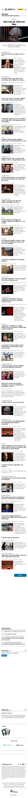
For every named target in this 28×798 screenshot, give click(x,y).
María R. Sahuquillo (5, 501)
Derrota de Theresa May (14, 23)
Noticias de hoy (21, 786)
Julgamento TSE (4, 277)
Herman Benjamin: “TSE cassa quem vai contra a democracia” (13, 279)
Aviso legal (16, 783)
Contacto (4, 783)
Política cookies (22, 783)
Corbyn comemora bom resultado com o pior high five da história (12, 366)
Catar (2, 137)
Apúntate (4, 655)
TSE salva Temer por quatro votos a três (13, 54)
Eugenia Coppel (4, 246)
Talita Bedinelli (4, 82)
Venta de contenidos (10, 783)
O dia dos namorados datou (10, 537)
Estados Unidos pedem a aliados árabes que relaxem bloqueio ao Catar (13, 140)
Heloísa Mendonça (5, 521)
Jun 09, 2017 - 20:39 (17, 58)
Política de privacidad (8, 784)
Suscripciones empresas (8, 786)
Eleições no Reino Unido (6, 400)
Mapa (14, 784)
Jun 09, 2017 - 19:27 (12, 102)
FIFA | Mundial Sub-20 (5, 199)
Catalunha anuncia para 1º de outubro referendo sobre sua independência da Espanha (13, 120)
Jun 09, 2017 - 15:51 (13, 246)
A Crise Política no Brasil (7, 553)
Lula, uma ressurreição (10, 634)
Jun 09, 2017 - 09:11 (17, 559)
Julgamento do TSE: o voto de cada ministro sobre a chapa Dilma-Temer (13, 159)
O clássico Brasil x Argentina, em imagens (12, 465)
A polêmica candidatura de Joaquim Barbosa (12, 260)
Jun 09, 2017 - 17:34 (13, 162)
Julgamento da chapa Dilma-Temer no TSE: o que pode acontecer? (13, 556)
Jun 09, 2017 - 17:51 (17, 143)
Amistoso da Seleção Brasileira (8, 476)
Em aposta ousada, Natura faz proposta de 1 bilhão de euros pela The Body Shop (13, 517)
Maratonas (3, 238)
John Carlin (4, 404)
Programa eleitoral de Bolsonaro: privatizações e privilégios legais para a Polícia (13, 643)
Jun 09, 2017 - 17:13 (9, 183)
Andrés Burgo (4, 451)
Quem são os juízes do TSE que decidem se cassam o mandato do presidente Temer (12, 385)
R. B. (2, 102)
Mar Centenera (4, 331)
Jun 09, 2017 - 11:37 (16, 482)
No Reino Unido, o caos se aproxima (12, 402)
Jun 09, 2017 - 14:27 (18, 350)
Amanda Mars (4, 143)
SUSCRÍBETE (20, 9)
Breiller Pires (4, 482)
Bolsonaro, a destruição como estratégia (15, 631)
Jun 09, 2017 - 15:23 (11, 263)
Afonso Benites (12, 82)
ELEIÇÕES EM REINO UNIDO (6, 364)
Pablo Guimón (14, 501)
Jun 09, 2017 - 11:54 (11, 404)
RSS (14, 786)
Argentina (3, 324)
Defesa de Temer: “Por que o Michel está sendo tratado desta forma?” (13, 99)
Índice (17, 786)
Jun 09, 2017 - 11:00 (9, 502)
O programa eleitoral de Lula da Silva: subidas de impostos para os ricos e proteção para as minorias (12, 638)
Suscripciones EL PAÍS (19, 784)
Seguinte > (20, 575)
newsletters (5, 650)
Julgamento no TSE (5, 52)
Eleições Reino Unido (6, 495)
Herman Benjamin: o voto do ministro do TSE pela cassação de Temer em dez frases (13, 179)
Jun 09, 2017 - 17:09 (14, 204)
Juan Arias (3, 263)
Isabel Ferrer (4, 350)
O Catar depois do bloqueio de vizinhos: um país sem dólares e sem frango (13, 221)
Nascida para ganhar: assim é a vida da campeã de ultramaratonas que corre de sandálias (13, 242)
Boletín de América (6, 713)
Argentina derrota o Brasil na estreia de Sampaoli (13, 478)
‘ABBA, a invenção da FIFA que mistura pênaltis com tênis (11, 201)
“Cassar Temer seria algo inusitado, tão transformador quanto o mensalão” (13, 423)
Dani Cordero (4, 124)
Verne (2, 369)
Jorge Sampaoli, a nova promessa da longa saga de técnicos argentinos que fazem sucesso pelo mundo (13, 447)
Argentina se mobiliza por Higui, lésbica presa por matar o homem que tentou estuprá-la (13, 327)
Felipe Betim (4, 426)
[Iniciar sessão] (25, 9)
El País (9, 44)
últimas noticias (6, 628)
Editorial (14, 19)
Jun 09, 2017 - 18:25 (16, 124)
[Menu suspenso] (2, 9)
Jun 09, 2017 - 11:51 (15, 426)
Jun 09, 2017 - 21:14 (15, 44)
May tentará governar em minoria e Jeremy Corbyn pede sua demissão (13, 498)
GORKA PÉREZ (4, 204)
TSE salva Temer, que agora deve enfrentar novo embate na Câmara (12, 79)
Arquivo (3, 726)
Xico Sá (2, 540)
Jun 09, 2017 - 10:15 (9, 540)
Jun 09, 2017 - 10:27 (18, 521)
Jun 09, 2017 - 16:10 (16, 225)
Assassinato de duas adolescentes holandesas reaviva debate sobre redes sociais (12, 347)
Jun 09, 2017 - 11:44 (17, 451)
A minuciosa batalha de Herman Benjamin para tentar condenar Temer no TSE (12, 300)
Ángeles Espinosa (5, 225)
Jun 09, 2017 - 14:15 (9, 369)
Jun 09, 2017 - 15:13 (18, 331)
